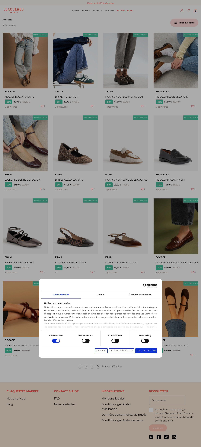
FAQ (57, 398)
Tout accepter (146, 350)
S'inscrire (158, 427)
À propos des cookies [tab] (140, 294)
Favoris (188, 10)
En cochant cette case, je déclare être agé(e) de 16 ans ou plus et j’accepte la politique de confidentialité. (174, 415)
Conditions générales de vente (122, 420)
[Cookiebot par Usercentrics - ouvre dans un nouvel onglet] (145, 286)
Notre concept (125, 10)
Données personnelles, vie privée (124, 414)
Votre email (159, 400)
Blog (10, 404)
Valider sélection (121, 350)
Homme (86, 10)
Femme (75, 10)
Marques (109, 10)
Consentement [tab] (61, 294)
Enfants (97, 10)
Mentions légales (113, 398)
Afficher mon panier (195, 11)
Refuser (101, 350)
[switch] (86, 341)
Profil (181, 10)
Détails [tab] (100, 294)
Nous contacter (64, 404)
